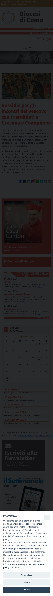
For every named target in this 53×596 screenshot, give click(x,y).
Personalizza (26, 575)
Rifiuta (27, 582)
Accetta (26, 589)
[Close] (47, 517)
